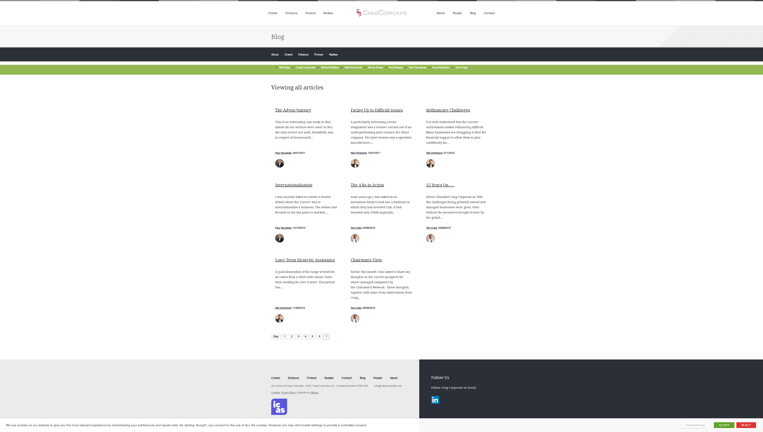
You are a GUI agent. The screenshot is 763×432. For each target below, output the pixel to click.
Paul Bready (396, 68)
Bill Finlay (284, 68)
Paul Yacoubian (417, 68)
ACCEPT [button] (724, 425)
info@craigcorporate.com (388, 386)
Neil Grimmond (353, 68)
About (441, 13)
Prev (275, 336)
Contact (489, 13)
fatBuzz (314, 392)
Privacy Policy (288, 392)
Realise (328, 13)
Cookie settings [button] (695, 425)
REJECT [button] (746, 425)
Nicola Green (375, 68)
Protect (311, 13)
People (457, 13)
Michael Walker (330, 68)
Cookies (275, 392)
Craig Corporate (305, 68)
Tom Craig (461, 68)
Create (273, 13)
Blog (473, 13)
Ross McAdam (440, 68)
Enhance (292, 13)
